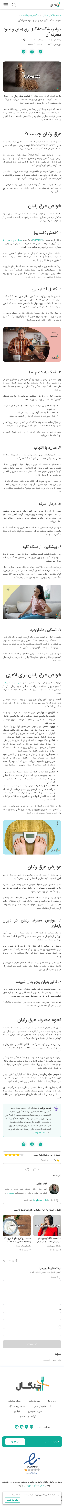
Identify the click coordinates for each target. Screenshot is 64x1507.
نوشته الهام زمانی (54, 40)
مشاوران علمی (39, 1406)
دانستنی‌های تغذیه (30, 15)
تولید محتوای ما (40, 1200)
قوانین (17, 1411)
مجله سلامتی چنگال (52, 15)
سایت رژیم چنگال (17, 1406)
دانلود (13, 1442)
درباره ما (52, 1401)
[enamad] (32, 1463)
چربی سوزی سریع (13, 683)
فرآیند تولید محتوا (28, 1416)
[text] (13, 4)
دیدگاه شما (56, 1277)
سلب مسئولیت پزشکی (33, 1485)
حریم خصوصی (35, 1411)
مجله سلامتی (14, 1401)
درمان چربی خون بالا (12, 240)
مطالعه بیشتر (39, 1132)
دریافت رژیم (34, 1401)
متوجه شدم (12, 1500)
